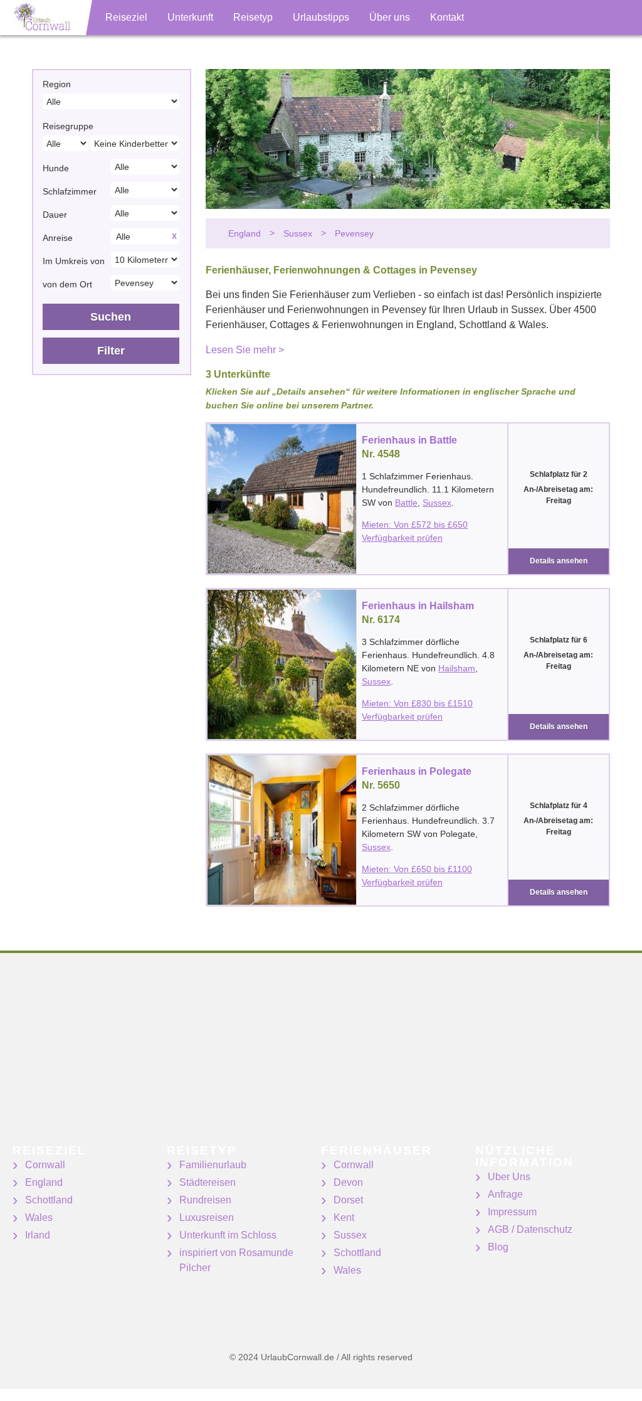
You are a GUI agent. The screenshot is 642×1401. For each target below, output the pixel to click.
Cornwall (45, 1164)
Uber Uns (509, 1176)
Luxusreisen (206, 1217)
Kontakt (447, 17)
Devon (348, 1182)
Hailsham (456, 668)
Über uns (389, 17)
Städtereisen (207, 1182)
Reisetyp (253, 17)
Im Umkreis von (74, 261)
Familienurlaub (212, 1164)
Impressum (512, 1212)
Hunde (56, 168)
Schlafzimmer (70, 191)
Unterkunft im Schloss (227, 1235)
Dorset (348, 1200)
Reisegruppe (68, 126)
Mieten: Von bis (415, 524)
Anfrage (505, 1194)
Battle (406, 503)
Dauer (55, 215)
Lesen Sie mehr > (245, 349)
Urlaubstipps (321, 17)
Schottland (49, 1200)
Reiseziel (126, 17)
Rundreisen (205, 1200)
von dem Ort (67, 284)
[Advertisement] (321, 1056)
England (44, 1182)
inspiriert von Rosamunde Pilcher (236, 1260)
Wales (39, 1217)
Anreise (58, 238)
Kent (344, 1217)
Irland (37, 1235)
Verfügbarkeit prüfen (402, 538)
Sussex (437, 503)
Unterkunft (190, 17)
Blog (498, 1247)
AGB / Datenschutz (530, 1229)
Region (57, 84)
